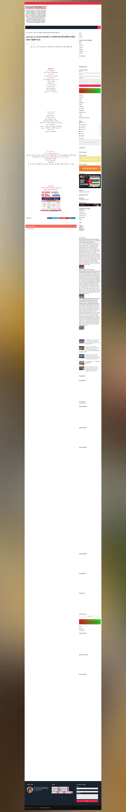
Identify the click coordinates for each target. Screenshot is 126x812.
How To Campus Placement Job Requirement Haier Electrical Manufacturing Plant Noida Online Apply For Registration (89, 271)
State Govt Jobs (82, 215)
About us (81, 228)
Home (80, 33)
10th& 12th (82, 122)
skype (80, 219)
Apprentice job (83, 124)
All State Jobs (82, 217)
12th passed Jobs (82, 213)
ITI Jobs (81, 133)
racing (80, 100)
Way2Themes (36, 807)
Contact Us (81, 45)
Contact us (81, 227)
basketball (81, 102)
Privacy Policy (82, 229)
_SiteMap (81, 106)
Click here (54, 189)
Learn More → (36, 791)
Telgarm (81, 49)
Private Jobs (81, 211)
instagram (81, 51)
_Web (80, 114)
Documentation (82, 112)
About (80, 35)
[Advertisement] (77, 15)
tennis (80, 98)
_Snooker (81, 97)
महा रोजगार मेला (68, 792)
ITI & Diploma (81, 210)
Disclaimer (81, 230)
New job (81, 628)
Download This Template (84, 117)
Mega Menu (81, 110)
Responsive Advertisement (90, 142)
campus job (82, 127)
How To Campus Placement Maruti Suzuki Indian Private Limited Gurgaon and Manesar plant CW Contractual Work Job (90, 241)
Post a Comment (30, 228)
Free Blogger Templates (45, 807)
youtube (81, 47)
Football (80, 95)
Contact (80, 37)
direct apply (82, 129)
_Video (80, 115)
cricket (80, 104)
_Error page (81, 108)
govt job (82, 131)
